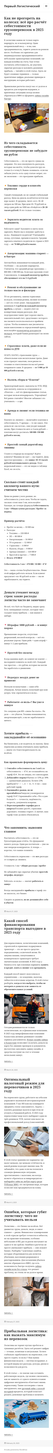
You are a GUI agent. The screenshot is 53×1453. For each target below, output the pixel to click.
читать (7, 1061)
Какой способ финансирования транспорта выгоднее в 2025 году (25, 926)
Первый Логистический (22, 6)
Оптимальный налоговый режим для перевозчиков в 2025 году (24, 1085)
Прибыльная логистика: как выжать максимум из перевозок (26, 1335)
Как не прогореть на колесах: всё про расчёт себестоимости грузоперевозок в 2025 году (25, 26)
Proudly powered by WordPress (15, 1450)
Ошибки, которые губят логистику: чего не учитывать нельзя (25, 1216)
